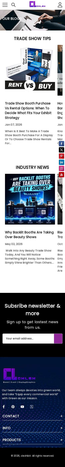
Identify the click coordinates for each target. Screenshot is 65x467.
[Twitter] (32, 407)
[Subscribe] (58, 338)
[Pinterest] (13, 407)
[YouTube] (22, 407)
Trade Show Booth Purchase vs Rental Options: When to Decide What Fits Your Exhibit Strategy (28, 110)
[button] (13, 4)
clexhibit (26, 455)
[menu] (5, 4)
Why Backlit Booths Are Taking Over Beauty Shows (29, 234)
